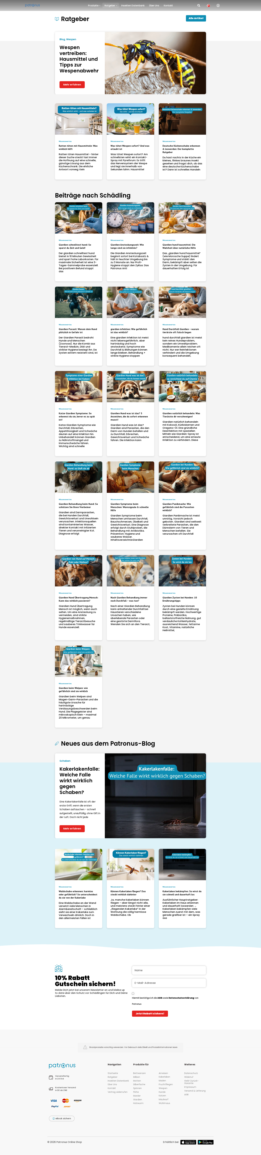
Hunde (162, 1091)
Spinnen (137, 1088)
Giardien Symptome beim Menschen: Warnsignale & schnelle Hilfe (130, 507)
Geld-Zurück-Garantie (191, 1082)
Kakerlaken (164, 1076)
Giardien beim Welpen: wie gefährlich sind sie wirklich (73, 689)
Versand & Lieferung (195, 1090)
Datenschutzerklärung (182, 998)
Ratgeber (112, 1076)
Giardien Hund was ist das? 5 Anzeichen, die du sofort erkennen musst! (129, 416)
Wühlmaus (164, 1103)
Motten (137, 1080)
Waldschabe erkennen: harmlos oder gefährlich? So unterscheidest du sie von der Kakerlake (78, 894)
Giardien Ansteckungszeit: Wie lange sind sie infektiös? (127, 246)
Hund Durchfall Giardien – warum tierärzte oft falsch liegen (181, 331)
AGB (159, 998)
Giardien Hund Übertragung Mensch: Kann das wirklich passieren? (78, 599)
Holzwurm (138, 1103)
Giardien (137, 1099)
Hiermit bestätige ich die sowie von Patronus (165, 1001)
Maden (162, 1080)
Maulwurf (163, 1099)
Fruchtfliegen (166, 1084)
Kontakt (112, 1088)
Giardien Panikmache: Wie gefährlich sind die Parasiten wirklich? (178, 507)
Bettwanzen (139, 1073)
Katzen (162, 1095)
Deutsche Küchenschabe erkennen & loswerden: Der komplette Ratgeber (181, 149)
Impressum (190, 1086)
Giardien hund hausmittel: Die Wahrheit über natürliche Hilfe (179, 246)
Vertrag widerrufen (117, 1091)
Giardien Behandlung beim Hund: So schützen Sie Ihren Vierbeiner (78, 505)
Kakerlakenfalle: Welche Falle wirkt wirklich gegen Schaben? (80, 781)
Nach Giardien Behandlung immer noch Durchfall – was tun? (129, 599)
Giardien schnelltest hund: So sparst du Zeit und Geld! (75, 246)
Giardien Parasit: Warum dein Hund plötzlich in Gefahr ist (78, 331)
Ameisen (163, 1073)
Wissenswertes (65, 141)
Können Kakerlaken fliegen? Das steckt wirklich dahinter (128, 893)
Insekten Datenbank (118, 1080)
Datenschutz (191, 1073)
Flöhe (136, 1091)
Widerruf (188, 1076)
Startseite (113, 1073)
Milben (136, 1076)
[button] (94, 5)
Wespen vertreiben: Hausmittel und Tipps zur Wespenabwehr (79, 59)
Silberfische (139, 1084)
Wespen (163, 1088)
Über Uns (112, 1084)
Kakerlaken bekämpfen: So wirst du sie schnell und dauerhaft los (182, 893)
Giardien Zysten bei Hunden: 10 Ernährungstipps (180, 599)
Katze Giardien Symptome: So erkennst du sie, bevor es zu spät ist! (77, 416)
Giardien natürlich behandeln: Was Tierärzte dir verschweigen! (181, 415)
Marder (137, 1095)
